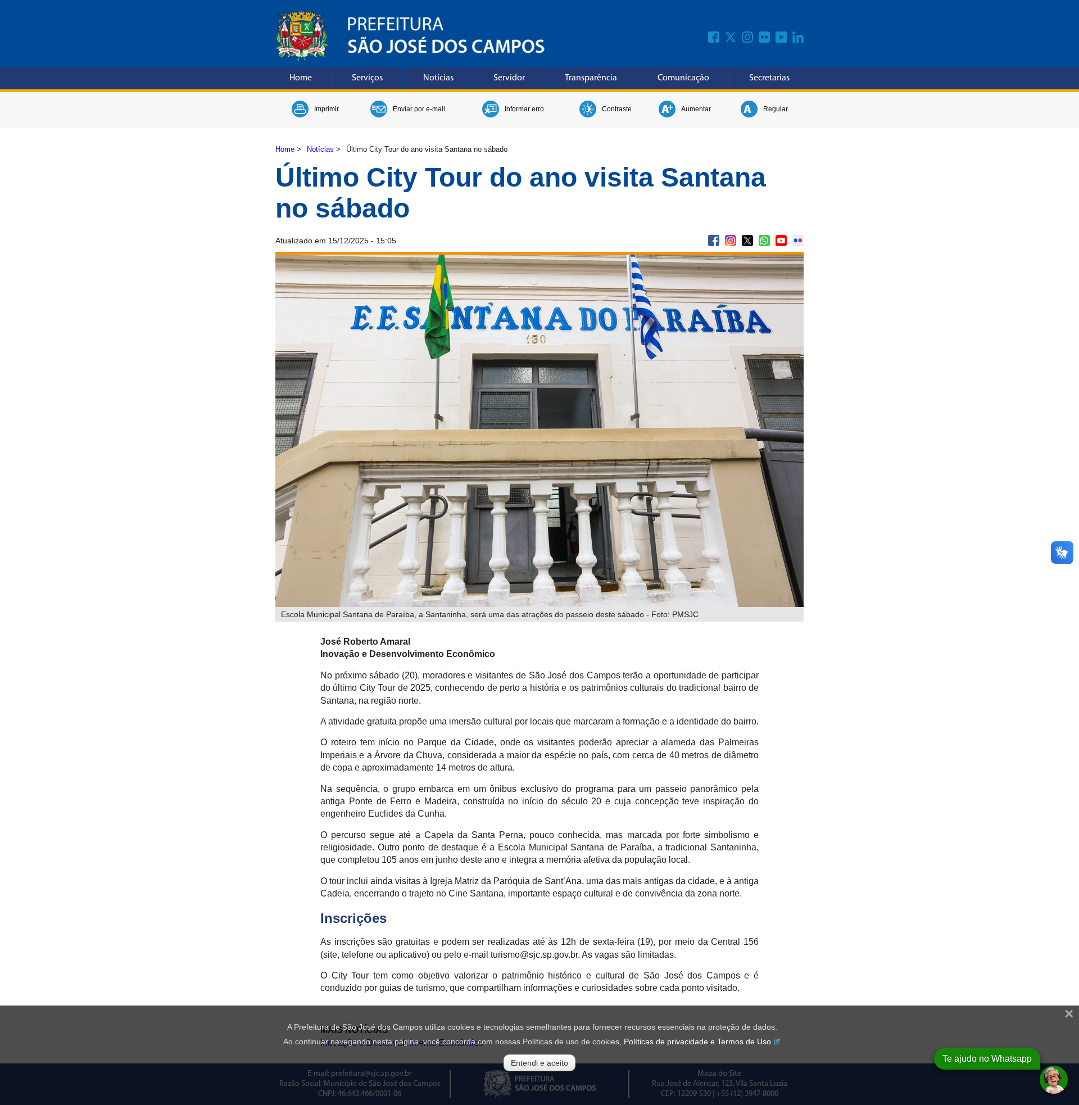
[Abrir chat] (1054, 1080)
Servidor (509, 78)
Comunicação (683, 78)
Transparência (591, 78)
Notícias (438, 78)
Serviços (367, 78)
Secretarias (769, 78)
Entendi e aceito (539, 1062)
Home (300, 78)
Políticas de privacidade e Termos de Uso (697, 1041)
